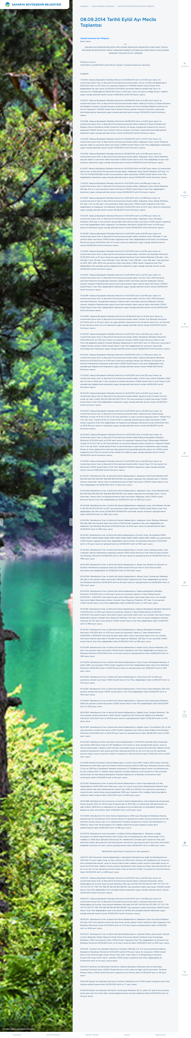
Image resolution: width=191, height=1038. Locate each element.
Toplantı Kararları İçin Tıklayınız (94, 38)
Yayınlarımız (160, 1035)
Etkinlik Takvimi (92, 1035)
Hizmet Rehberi (53, 1035)
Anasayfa (84, 6)
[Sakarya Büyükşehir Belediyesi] (33, 5)
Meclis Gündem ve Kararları (103, 6)
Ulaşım (127, 1035)
